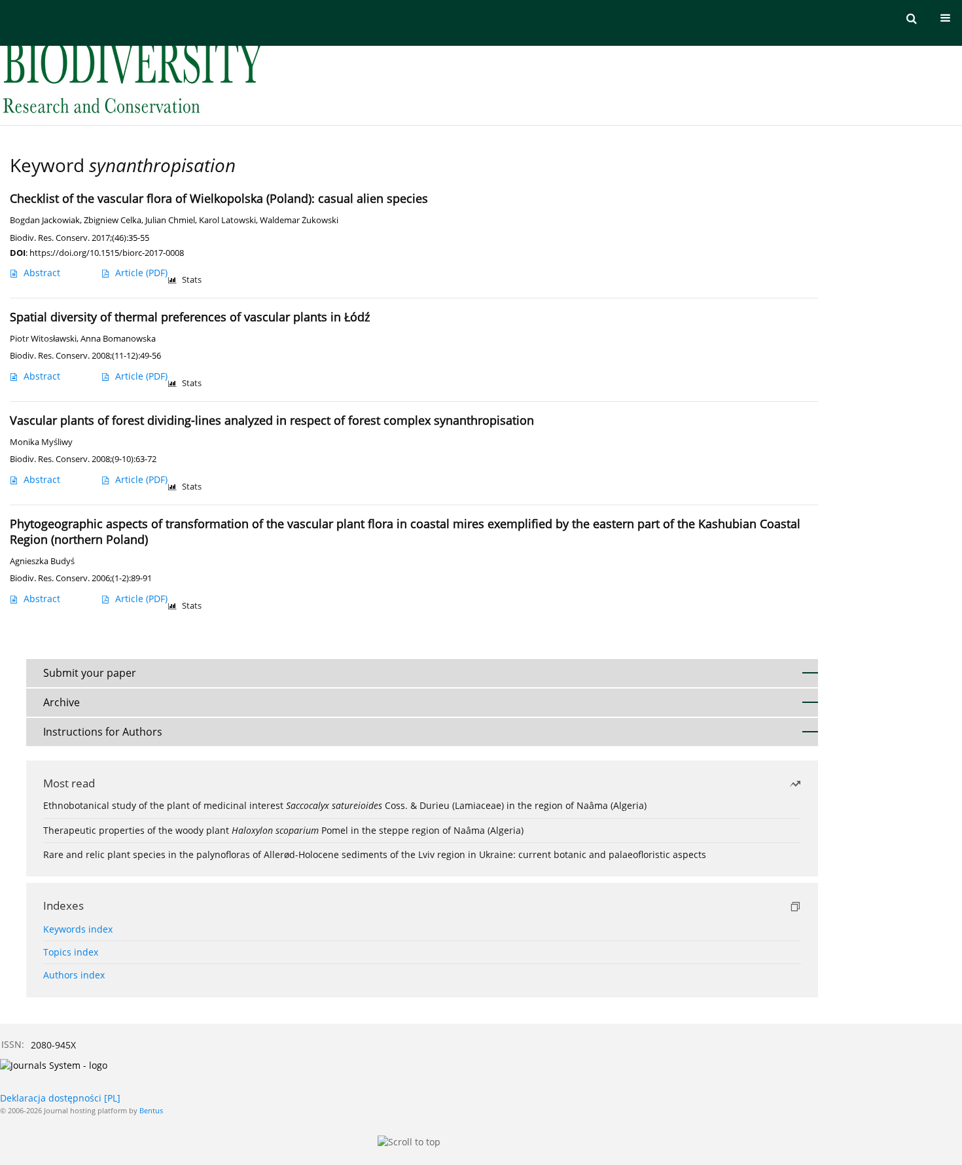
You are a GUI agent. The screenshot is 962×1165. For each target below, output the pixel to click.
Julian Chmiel (170, 220)
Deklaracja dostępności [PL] (60, 1098)
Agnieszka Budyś (42, 561)
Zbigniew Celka (112, 220)
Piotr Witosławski (43, 338)
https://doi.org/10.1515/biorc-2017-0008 (106, 253)
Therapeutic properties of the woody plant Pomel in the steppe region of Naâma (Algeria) (283, 830)
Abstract (42, 272)
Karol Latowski (227, 220)
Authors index (74, 975)
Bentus (151, 1110)
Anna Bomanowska (118, 338)
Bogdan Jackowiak (45, 220)
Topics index (70, 952)
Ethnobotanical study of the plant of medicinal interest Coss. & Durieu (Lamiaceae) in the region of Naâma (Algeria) (345, 805)
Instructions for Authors (102, 732)
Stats (192, 279)
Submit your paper (89, 673)
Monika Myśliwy (41, 442)
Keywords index (78, 929)
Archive (61, 702)
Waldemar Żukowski (299, 220)
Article (141, 272)
